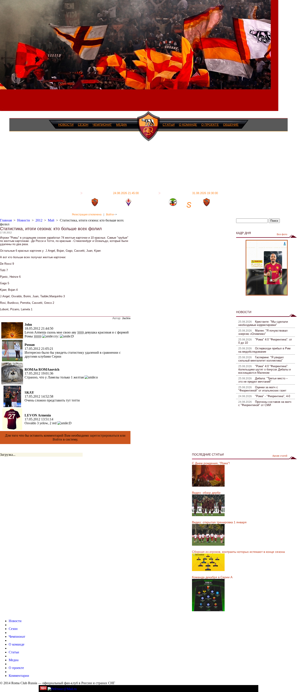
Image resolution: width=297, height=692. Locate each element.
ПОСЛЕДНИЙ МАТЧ (111, 193)
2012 (38, 220)
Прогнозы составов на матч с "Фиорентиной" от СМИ (264, 403)
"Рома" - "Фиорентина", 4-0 (272, 396)
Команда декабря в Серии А (212, 577)
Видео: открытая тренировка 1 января (219, 522)
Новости (65, 124)
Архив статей (279, 455)
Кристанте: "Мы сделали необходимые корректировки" (263, 323)
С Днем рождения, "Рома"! (211, 463)
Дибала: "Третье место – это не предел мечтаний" (263, 380)
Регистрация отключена (87, 214)
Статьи (169, 124)
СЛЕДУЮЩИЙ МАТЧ (190, 193)
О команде (188, 124)
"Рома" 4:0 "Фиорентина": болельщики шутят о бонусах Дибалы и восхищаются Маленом (264, 369)
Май (51, 220)
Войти (110, 214)
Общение (231, 124)
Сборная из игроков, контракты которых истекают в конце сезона (238, 551)
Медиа (121, 124)
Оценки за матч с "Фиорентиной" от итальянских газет (262, 389)
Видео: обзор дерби (206, 492)
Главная (6, 220)
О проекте (210, 124)
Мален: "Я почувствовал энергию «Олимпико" (263, 332)
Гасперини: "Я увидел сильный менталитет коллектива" (261, 359)
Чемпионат (102, 124)
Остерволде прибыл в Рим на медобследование (264, 350)
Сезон (83, 124)
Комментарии (19, 675)
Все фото (282, 234)
